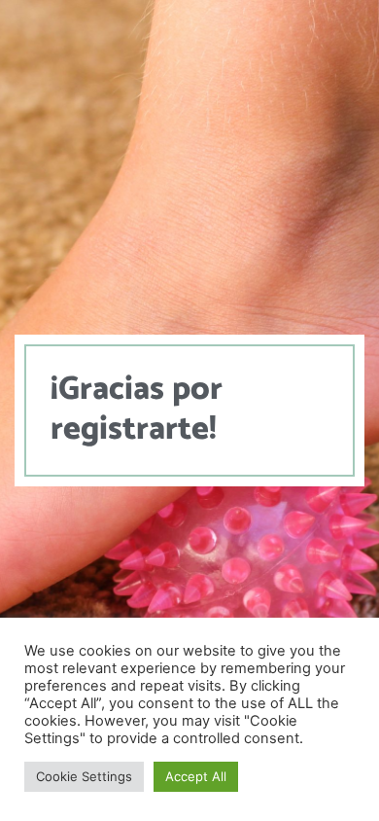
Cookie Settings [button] (84, 776)
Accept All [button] (195, 776)
